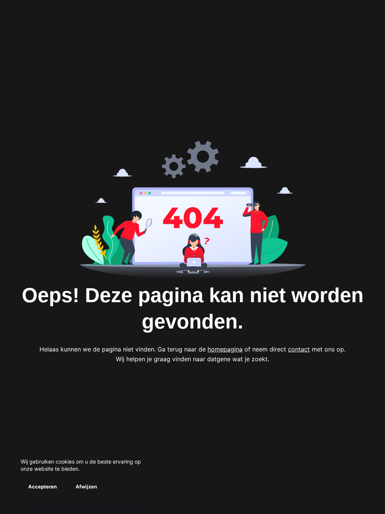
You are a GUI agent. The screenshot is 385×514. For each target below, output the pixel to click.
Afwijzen (86, 487)
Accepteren (42, 487)
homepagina (225, 349)
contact (299, 349)
